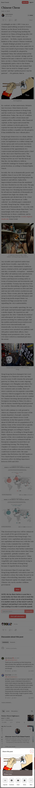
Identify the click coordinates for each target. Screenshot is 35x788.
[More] (31, 780)
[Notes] (24, 780)
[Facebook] (11, 780)
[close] (31, 751)
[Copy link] (5, 780)
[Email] (18, 780)
